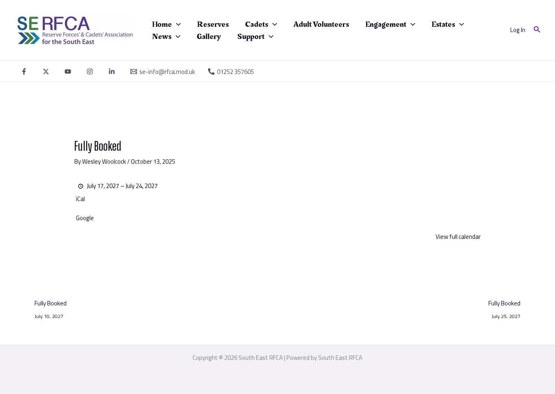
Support (250, 36)
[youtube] (69, 71)
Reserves (213, 24)
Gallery (209, 36)
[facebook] (25, 71)
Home (162, 24)
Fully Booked (51, 304)
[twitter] (47, 71)
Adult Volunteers (321, 24)
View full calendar (458, 236)
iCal (80, 199)
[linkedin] (113, 71)
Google (85, 218)
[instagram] (91, 71)
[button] (176, 24)
